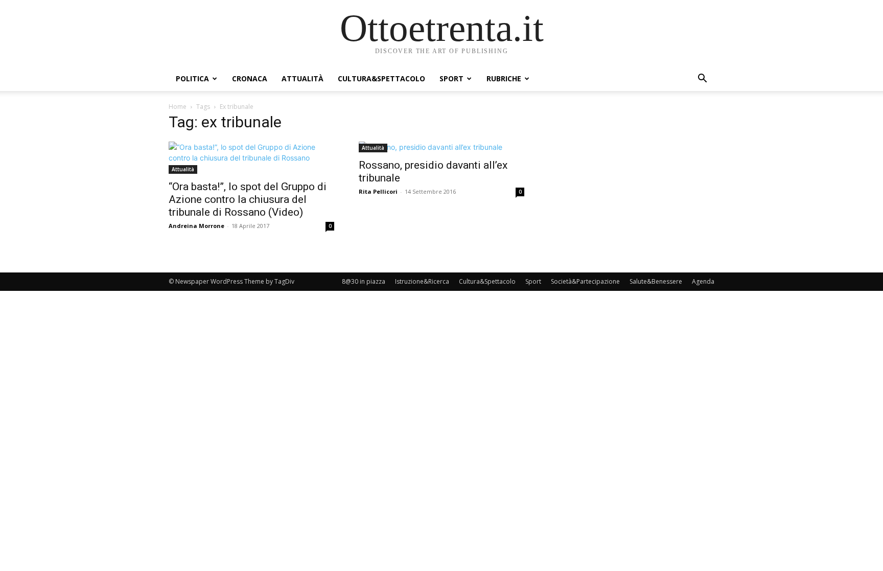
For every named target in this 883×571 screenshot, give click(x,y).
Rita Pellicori (378, 191)
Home (178, 106)
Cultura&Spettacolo (381, 78)
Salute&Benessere (656, 281)
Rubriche (503, 78)
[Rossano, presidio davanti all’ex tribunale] (441, 147)
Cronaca (249, 78)
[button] (702, 79)
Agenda (703, 281)
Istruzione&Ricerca (422, 281)
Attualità (302, 78)
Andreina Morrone (196, 226)
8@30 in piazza (363, 281)
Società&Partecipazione (585, 281)
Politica (192, 78)
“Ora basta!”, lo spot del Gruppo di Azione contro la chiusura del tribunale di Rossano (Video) (248, 199)
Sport (451, 78)
